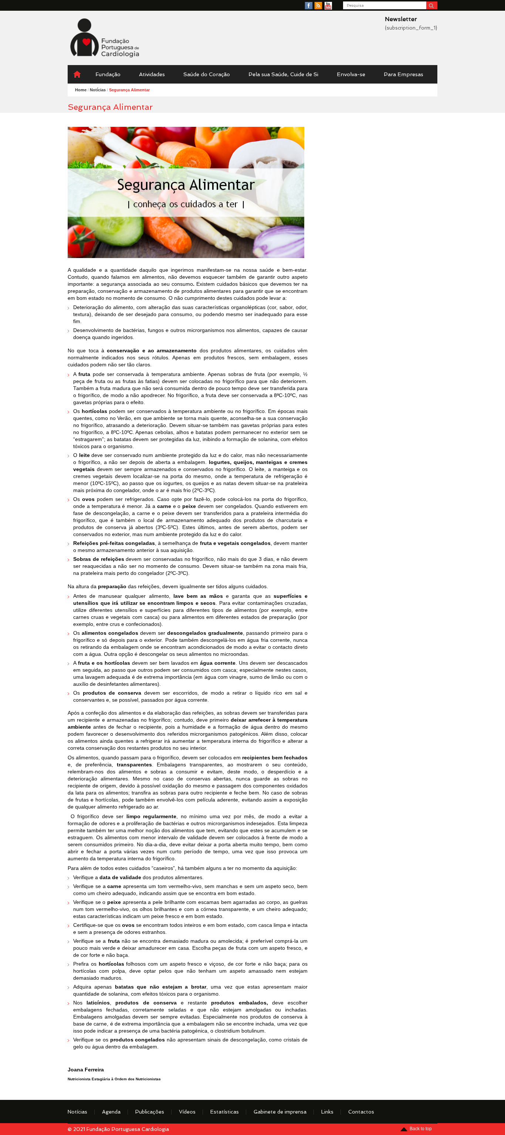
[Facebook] (309, 6)
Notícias (77, 1112)
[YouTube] (328, 6)
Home (81, 90)
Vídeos (187, 1112)
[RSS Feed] (318, 6)
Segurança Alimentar (129, 90)
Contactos (361, 1112)
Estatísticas (224, 1112)
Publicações (149, 1112)
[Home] (77, 74)
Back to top (421, 1128)
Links (327, 1112)
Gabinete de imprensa (280, 1112)
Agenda (111, 1112)
